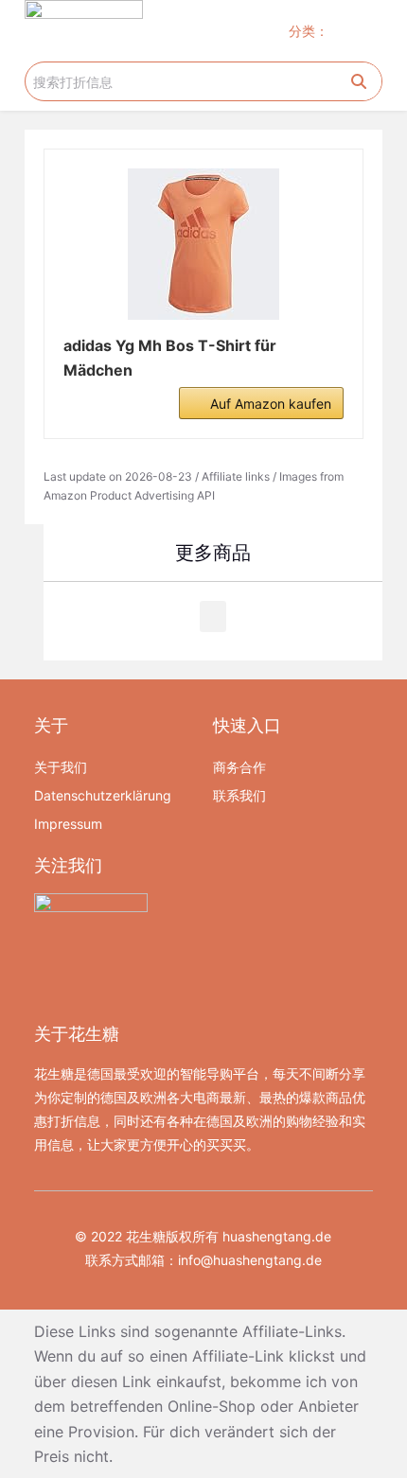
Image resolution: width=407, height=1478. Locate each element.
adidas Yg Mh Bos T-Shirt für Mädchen (169, 357)
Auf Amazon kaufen (270, 404)
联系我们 (239, 795)
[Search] (358, 81)
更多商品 (213, 552)
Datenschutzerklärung (102, 795)
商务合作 (239, 767)
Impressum (68, 824)
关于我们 (60, 767)
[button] (364, 30)
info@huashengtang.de (250, 1260)
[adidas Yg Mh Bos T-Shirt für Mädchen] (203, 244)
